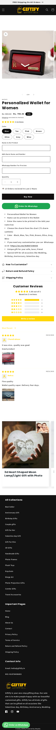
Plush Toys (9, 565)
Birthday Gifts (11, 518)
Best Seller (9, 507)
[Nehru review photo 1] (8, 395)
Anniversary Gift (12, 512)
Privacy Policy (11, 634)
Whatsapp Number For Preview (14, 165)
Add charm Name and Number (13, 154)
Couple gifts (10, 524)
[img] (8, 335)
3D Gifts (8, 548)
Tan (17, 131)
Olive (7, 137)
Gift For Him (10, 542)
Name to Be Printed (10, 143)
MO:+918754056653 (13, 674)
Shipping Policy (12, 652)
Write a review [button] (28, 318)
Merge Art (9, 577)
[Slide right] (34, 94)
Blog (7, 617)
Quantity (5, 177)
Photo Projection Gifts (15, 583)
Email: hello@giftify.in (15, 668)
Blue (7, 131)
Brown (39, 131)
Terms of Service (12, 640)
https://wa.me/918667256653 (24, 245)
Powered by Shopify (33, 729)
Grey (18, 137)
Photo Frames (11, 559)
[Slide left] (22, 94)
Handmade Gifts (12, 553)
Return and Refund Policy (16, 646)
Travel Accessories (13, 594)
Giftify (23, 729)
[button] (3, 10)
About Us (9, 623)
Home (7, 611)
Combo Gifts (10, 589)
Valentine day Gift (13, 536)
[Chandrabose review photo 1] (8, 358)
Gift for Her (10, 530)
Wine (29, 137)
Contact (8, 628)
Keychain (9, 571)
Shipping (5, 117)
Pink (27, 131)
